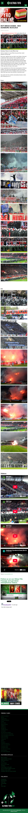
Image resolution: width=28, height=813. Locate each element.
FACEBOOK (3, 779)
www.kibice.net (3, 728)
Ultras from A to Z (4, 760)
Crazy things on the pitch (6, 767)
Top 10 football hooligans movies (8, 768)
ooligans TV (3, 725)
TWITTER (3, 782)
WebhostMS (19, 810)
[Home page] (8, 798)
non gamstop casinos (4, 746)
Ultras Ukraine (3, 722)
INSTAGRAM (4, 780)
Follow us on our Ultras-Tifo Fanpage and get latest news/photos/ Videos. (12, 581)
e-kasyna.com (3, 739)
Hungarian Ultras (4, 718)
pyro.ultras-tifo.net (21, 33)
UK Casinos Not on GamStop (6, 732)
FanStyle (2, 721)
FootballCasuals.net (4, 729)
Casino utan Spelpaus (4, 736)
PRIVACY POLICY (14, 811)
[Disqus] (14, 619)
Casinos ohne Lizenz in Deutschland (7, 733)
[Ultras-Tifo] (14, 2)
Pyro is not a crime (5, 764)
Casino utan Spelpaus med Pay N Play (7, 735)
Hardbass (3, 765)
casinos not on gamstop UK (5, 744)
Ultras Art (2, 717)
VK (1, 784)
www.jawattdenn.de (8, 574)
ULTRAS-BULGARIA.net (5, 720)
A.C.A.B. (3, 761)
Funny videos (4, 763)
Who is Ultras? (4, 757)
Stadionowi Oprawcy (4, 724)
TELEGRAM (3, 783)
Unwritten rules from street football (8, 771)
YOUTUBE (3, 786)
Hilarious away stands (5, 769)
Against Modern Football (6, 758)
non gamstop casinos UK (5, 743)
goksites (2, 740)
